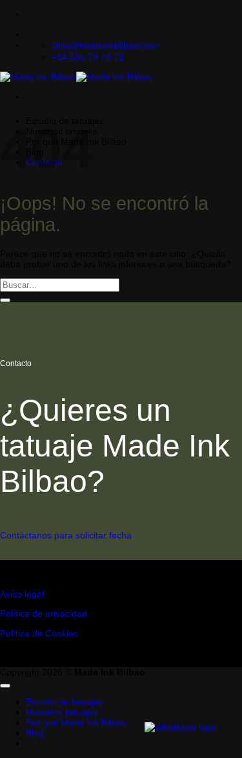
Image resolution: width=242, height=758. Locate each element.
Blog (35, 733)
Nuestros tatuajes (61, 712)
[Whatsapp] (180, 727)
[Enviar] (5, 300)
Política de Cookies (39, 633)
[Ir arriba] (5, 686)
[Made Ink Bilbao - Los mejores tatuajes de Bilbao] (76, 77)
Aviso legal (22, 594)
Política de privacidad (43, 613)
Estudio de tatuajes (65, 702)
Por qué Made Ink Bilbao (76, 722)
